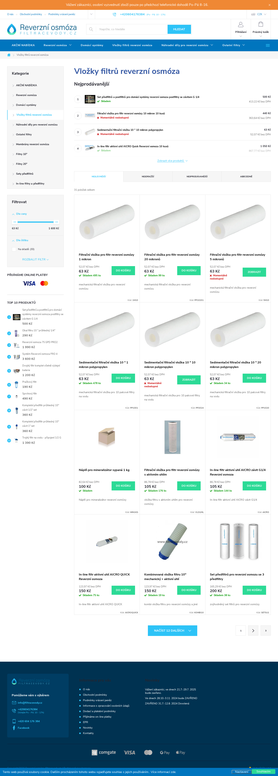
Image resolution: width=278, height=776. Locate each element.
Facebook (24, 728)
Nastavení (241, 772)
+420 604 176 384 (29, 721)
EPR (85, 722)
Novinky (87, 728)
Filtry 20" (21, 164)
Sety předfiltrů (24, 174)
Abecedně (246, 176)
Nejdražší (148, 176)
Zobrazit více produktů (171, 161)
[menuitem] (23, 45)
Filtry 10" (21, 154)
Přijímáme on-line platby (97, 717)
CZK (259, 14)
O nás (10, 14)
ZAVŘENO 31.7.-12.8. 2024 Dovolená (167, 703)
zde (173, 772)
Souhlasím (263, 771)
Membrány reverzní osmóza (32, 144)
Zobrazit (254, 272)
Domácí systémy (26, 105)
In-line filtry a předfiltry (30, 183)
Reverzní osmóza (26, 95)
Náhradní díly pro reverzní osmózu (36, 124)
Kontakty (88, 733)
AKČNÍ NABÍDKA (26, 85)
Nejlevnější (99, 176)
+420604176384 (27, 709)
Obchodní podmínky (31, 14)
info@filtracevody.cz (30, 703)
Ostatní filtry (24, 134)
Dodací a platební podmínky (99, 711)
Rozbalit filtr (34, 259)
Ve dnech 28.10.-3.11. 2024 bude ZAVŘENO (171, 698)
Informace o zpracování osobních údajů (106, 706)
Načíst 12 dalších (169, 631)
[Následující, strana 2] (253, 630)
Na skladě (26, 249)
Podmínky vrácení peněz (61, 14)
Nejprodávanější (197, 176)
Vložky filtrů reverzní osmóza (34, 115)
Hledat (179, 29)
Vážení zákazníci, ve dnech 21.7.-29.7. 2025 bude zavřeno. (170, 691)
